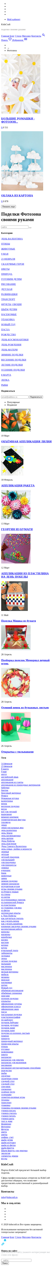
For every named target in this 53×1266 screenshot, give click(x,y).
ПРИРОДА (6, 274)
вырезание (6, 814)
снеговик (5, 1086)
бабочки (5, 787)
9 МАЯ (4, 254)
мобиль (5, 974)
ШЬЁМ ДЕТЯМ (9, 309)
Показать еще (8, 207)
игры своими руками (11, 889)
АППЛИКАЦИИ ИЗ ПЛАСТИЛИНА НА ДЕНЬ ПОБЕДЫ (25, 575)
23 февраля (6, 766)
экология (5, 1153)
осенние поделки (9, 998)
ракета (4, 1054)
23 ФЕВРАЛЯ (8, 259)
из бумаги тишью (10, 891)
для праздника (8, 862)
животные (6, 875)
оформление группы (11, 1004)
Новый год (6, 987)
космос (4, 939)
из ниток (5, 897)
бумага (4, 795)
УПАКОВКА (8, 319)
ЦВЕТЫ (5, 269)
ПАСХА (5, 329)
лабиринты (6, 953)
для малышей (8, 859)
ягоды (4, 1158)
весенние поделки (10, 806)
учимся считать (9, 1113)
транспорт (6, 1102)
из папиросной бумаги (12, 902)
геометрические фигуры (13, 819)
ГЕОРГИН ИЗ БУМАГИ (17, 529)
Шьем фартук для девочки (14, 1150)
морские (5, 979)
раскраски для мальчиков (13, 1062)
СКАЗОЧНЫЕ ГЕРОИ (12, 264)
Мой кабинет (13, 19)
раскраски (6, 1057)
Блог (12, 36)
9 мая (3, 771)
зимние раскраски (10, 883)
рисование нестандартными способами (21, 1068)
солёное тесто (8, 1092)
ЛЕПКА (5, 380)
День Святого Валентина (13, 846)
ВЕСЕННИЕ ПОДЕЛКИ (13, 360)
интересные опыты (10, 913)
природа (5, 1038)
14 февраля (6, 763)
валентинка (7, 801)
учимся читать (8, 1116)
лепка (4, 958)
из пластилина (8, 905)
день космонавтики (11, 835)
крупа (4, 947)
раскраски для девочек (12, 1060)
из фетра (5, 910)
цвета (4, 1132)
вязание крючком (9, 817)
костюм (5, 942)
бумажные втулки (10, 798)
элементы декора (9, 1156)
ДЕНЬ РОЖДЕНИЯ (11, 344)
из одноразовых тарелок (13, 899)
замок (4, 878)
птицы (4, 1046)
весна (4, 809)
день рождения (8, 843)
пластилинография (10, 1017)
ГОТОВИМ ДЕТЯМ (11, 279)
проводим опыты (10, 1044)
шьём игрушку (8, 1142)
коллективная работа (11, 929)
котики (4, 945)
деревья (5, 851)
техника (5, 1100)
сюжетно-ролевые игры (13, 1097)
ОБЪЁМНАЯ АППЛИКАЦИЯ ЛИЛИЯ (26, 441)
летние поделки (9, 961)
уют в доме (6, 1121)
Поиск (5, 1263)
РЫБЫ (4, 385)
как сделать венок (10, 921)
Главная (5, 36)
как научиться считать (12, 918)
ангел (4, 774)
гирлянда (5, 822)
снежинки (6, 1089)
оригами (5, 996)
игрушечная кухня (10, 886)
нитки (4, 985)
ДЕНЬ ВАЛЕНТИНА (12, 239)
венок (4, 803)
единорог (6, 870)
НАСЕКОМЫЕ (9, 314)
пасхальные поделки (11, 1014)
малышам (6, 963)
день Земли (7, 833)
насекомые (6, 982)
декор (4, 825)
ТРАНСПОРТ (8, 299)
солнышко (6, 1094)
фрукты (5, 1129)
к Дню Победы (8, 915)
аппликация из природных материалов (20, 785)
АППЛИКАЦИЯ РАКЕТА (18, 485)
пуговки (5, 1049)
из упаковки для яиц (11, 907)
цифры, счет (7, 1137)
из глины (5, 894)
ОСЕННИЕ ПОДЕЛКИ (13, 370)
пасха (4, 1012)
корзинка (5, 934)
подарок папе (8, 1030)
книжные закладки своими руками (18, 926)
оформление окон (10, 1009)
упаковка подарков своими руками (18, 1108)
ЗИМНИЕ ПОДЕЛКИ (12, 354)
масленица (6, 966)
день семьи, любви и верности (16, 849)
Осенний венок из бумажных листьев (25, 707)
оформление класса (11, 1006)
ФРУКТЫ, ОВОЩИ (11, 304)
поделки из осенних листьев (15, 1033)
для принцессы (8, 865)
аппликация (7, 779)
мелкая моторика (9, 971)
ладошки (5, 955)
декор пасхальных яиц (12, 827)
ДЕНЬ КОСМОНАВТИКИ (15, 339)
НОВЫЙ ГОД (8, 324)
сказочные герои (9, 1078)
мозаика (5, 977)
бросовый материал (11, 793)
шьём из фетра (8, 1145)
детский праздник (10, 857)
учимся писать (8, 1110)
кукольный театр (9, 950)
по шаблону (7, 1020)
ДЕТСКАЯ (6, 289)
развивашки (7, 1052)
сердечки (5, 1076)
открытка (6, 1001)
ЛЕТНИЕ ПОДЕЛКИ (12, 365)
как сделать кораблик (12, 923)
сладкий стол (7, 1081)
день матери (7, 838)
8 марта (5, 769)
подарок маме (8, 1028)
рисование (6, 1065)
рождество (6, 1070)
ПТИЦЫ (5, 244)
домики (5, 867)
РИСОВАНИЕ (8, 284)
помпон (5, 1036)
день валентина (9, 830)
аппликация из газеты (12, 782)
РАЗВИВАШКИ (9, 294)
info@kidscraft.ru (9, 1197)
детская (5, 854)
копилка (5, 931)
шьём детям (7, 1140)
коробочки (6, 937)
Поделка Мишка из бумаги (18, 620)
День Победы (8, 841)
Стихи (18, 36)
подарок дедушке (10, 1025)
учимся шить (7, 1118)
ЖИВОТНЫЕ (8, 249)
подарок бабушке (9, 1022)
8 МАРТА (6, 375)
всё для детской (9, 811)
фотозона (5, 1126)
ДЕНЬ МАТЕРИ (9, 349)
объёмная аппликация (12, 990)
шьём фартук (7, 1148)
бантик (4, 790)
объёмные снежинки (11, 993)
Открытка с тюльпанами (17, 751)
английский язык (9, 777)
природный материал (12, 1041)
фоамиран (6, 1124)
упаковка (5, 1105)
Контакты (36, 36)
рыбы (4, 1073)
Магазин (26, 36)
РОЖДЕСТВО (8, 334)
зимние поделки (9, 881)
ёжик (3, 873)
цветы (4, 1134)
